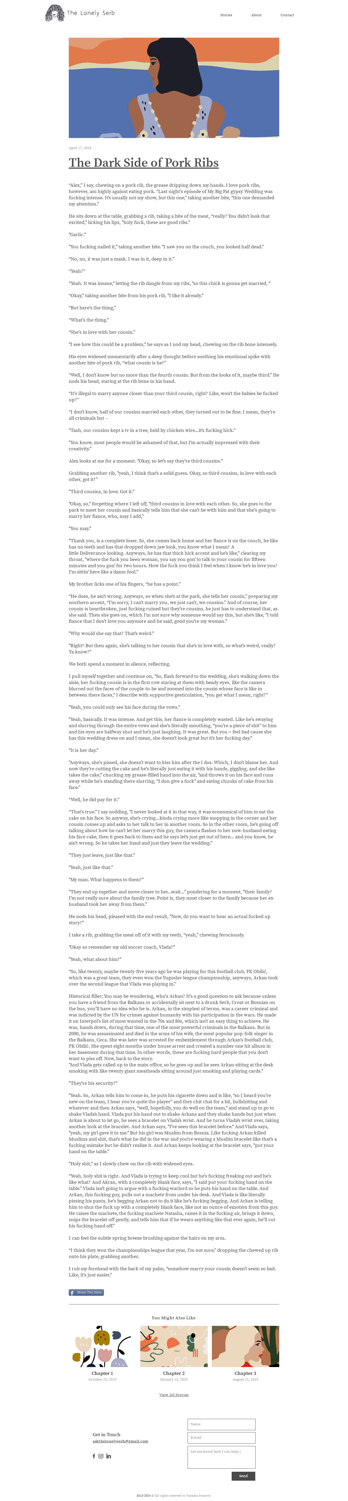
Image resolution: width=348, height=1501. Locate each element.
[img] (102, 1355)
